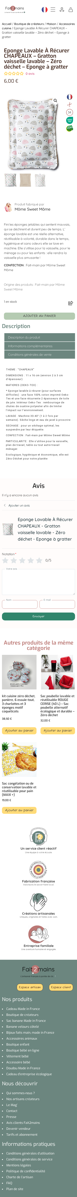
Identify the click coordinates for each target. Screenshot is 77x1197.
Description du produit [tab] (24, 337)
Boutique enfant (17, 1044)
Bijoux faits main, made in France (30, 1033)
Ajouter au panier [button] (19, 731)
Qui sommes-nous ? (20, 1093)
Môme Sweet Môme (32, 209)
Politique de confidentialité (25, 1171)
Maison (51, 24)
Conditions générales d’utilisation (30, 1153)
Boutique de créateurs (29, 24)
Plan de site (14, 1189)
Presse (11, 1117)
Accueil (6, 24)
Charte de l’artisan (19, 1177)
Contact (11, 1111)
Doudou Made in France (23, 1068)
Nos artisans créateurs (22, 1099)
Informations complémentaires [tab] (30, 346)
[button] (55, 100)
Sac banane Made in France (26, 1021)
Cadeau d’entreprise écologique (29, 1074)
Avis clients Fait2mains (23, 1123)
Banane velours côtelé (22, 1027)
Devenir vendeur (18, 1129)
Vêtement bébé (17, 1056)
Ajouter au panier (39, 316)
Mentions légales (18, 1165)
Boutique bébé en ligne (22, 1050)
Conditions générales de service (29, 1159)
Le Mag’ (11, 1105)
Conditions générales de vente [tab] (30, 354)
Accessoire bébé (18, 1062)
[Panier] (70, 9)
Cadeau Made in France (23, 1009)
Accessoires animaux (21, 1038)
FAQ (9, 1183)
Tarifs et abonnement (22, 1135)
